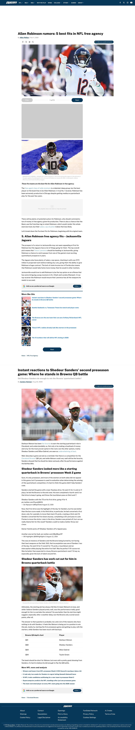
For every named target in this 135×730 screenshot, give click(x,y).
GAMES (73, 3)
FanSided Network (90, 711)
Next (77, 100)
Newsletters (42, 714)
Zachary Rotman (26, 382)
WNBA (50, 3)
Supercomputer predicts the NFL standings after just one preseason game (49, 680)
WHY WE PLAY (41, 3)
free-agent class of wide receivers (38, 188)
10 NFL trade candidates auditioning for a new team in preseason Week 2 (48, 677)
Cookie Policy (25, 717)
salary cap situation (47, 227)
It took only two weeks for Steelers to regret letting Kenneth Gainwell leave (49, 674)
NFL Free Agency (32, 355)
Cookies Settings (89, 717)
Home (23, 355)
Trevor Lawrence (40, 250)
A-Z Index (108, 711)
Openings (61, 711)
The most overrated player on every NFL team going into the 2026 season (49, 684)
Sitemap (23, 714)
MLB (26, 3)
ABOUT (80, 3)
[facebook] (120, 2)
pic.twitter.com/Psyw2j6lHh (32, 502)
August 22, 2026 (47, 505)
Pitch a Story (63, 714)
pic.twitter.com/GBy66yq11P (51, 534)
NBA (32, 3)
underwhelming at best (67, 451)
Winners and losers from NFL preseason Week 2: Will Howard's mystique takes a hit (52, 671)
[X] (124, 2)
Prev (27, 100)
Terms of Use (110, 714)
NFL (20, 3)
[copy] (33, 42)
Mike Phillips (24, 37)
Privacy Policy (88, 714)
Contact (41, 711)
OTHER (65, 3)
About (22, 711)
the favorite (46, 444)
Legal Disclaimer (44, 717)
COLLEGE (57, 3)
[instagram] (127, 2)
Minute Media (11, 725)
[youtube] (131, 2)
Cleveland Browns (28, 458)
